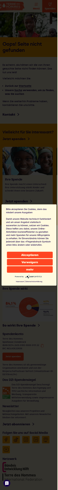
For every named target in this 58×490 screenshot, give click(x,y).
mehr (30, 269)
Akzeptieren (30, 255)
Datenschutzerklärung (34, 281)
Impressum (20, 281)
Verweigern (29, 262)
